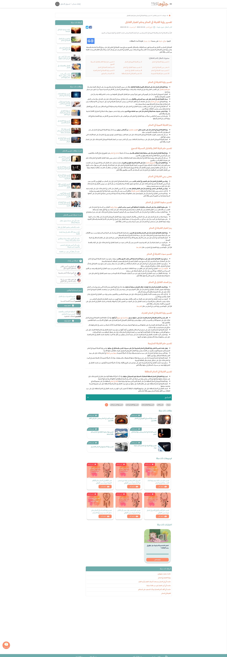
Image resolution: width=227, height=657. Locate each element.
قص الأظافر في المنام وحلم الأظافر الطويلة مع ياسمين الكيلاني (102, 481)
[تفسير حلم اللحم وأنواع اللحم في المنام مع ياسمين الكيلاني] (157, 500)
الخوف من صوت (163, 268)
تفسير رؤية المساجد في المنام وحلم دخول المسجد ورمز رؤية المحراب (101, 511)
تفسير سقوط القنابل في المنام (131, 67)
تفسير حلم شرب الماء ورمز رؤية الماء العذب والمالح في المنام (158, 481)
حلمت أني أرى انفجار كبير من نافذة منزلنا (158, 585)
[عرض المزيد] (106, 404)
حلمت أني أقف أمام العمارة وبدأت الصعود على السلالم (154, 589)
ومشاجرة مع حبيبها (122, 317)
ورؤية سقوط (114, 207)
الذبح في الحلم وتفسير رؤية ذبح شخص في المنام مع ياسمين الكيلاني (129, 481)
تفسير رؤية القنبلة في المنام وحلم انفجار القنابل (139, 15)
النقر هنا (138, 247)
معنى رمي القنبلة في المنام (160, 67)
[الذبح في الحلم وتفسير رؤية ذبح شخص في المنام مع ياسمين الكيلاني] (129, 470)
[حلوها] (171, 4)
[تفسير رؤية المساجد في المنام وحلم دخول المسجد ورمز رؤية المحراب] (100, 500)
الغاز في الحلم (114, 381)
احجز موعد (67, 305)
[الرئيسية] (170, 15)
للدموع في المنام (150, 162)
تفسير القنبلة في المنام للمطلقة (130, 73)
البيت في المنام (155, 101)
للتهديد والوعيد (133, 129)
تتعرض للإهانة (135, 191)
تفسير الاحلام (156, 15)
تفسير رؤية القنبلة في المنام (160, 62)
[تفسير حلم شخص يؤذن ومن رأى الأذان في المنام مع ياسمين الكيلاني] (129, 500)
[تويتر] (87, 27)
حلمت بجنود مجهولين (164, 574)
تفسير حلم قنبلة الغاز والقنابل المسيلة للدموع (102, 63)
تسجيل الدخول (65, 4)
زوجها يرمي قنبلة (111, 353)
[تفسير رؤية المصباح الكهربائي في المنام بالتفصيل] (164, 419)
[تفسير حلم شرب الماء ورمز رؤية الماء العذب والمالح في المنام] (157, 470)
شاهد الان (161, 486)
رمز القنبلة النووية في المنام (132, 62)
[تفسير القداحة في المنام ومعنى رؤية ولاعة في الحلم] (164, 433)
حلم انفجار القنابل (165, 89)
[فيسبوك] (90, 27)
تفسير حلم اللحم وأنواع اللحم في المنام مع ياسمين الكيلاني (158, 511)
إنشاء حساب (76, 4)
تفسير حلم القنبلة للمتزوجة (159, 73)
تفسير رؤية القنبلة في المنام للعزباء (103, 70)
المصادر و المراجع (107, 73)
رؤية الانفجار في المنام (164, 577)
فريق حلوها (160, 27)
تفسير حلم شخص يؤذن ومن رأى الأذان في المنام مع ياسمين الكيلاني (128, 511)
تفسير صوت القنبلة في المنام (159, 70)
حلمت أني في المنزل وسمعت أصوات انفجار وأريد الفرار (155, 581)
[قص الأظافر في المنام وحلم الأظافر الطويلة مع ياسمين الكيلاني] (100, 470)
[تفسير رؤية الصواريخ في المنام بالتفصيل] (121, 446)
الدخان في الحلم (115, 153)
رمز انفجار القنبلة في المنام (105, 67)
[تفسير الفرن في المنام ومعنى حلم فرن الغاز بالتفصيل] (121, 419)
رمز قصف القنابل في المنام (132, 70)
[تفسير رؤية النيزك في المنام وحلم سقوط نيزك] (164, 446)
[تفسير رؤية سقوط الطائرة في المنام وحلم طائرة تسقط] (121, 433)
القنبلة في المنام (166, 593)
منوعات (164, 15)
